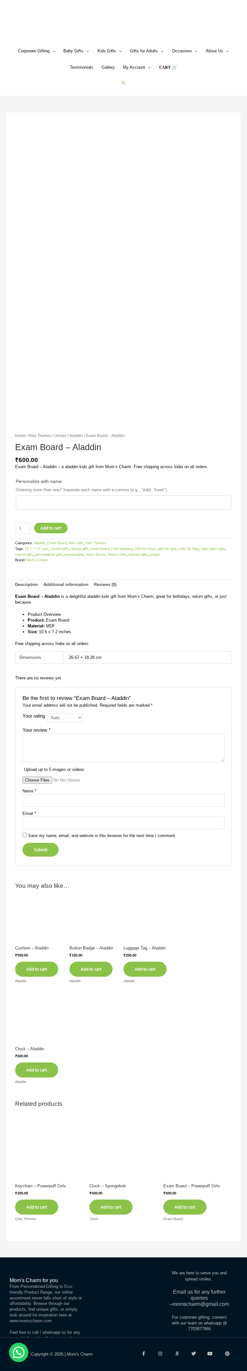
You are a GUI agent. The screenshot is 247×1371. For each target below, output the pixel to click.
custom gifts (59, 549)
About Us (214, 50)
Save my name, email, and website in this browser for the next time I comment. (102, 835)
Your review (36, 730)
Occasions (182, 50)
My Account (134, 67)
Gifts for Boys (145, 549)
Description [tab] (26, 584)
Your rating (34, 716)
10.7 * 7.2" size (36, 549)
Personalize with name (39, 481)
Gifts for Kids (189, 549)
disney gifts (80, 549)
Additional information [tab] (65, 584)
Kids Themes (40, 435)
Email (29, 813)
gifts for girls (167, 549)
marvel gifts (24, 554)
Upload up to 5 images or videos (54, 769)
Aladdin (76, 435)
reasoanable (74, 554)
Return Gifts (117, 554)
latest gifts (217, 549)
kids (204, 549)
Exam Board (57, 543)
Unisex (60, 435)
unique (155, 554)
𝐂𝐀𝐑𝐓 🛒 (168, 67)
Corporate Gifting (34, 50)
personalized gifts (48, 554)
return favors (96, 554)
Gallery (108, 67)
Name (29, 791)
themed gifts (138, 554)
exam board (100, 549)
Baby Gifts (73, 50)
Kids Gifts (106, 50)
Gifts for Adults (144, 50)
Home (20, 435)
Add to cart (51, 528)
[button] (123, 82)
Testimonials (81, 67)
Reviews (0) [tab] (105, 584)
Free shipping (122, 549)
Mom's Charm (37, 560)
